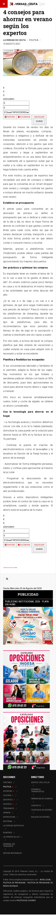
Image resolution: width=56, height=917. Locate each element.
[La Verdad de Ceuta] (27, 4)
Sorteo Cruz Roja (40, 782)
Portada (7, 782)
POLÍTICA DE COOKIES (26, 900)
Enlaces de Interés (40, 817)
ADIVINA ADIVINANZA (12, 853)
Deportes (7, 800)
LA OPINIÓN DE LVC (11, 837)
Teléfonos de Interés (41, 810)
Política (7, 787)
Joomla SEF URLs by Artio (10, 567)
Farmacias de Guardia (41, 799)
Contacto (36, 806)
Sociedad (7, 791)
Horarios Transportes (37, 790)
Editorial (7, 821)
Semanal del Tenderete (9, 845)
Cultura (7, 795)
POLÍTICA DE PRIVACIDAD (14, 883)
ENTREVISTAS (9, 817)
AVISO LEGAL (45, 880)
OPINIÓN (6, 813)
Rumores (7, 833)
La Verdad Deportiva (13, 826)
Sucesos (7, 804)
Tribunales (8, 808)
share (39, 121)
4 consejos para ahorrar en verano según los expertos (27, 22)
